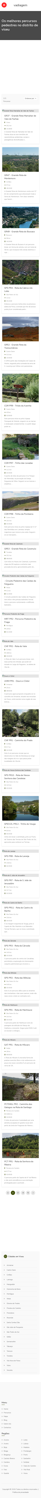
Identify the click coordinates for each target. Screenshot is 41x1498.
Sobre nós (7, 1424)
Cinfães (9, 1275)
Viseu (9, 1365)
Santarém (26, 1458)
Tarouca (9, 1351)
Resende (10, 1318)
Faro (5, 1469)
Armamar (10, 1265)
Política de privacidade (20, 1492)
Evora (6, 1466)
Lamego (10, 1280)
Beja (5, 1447)
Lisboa (25, 1443)
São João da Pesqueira (15, 1327)
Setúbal (26, 1462)
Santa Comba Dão (13, 1322)
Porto (25, 1455)
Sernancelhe (11, 1342)
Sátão (9, 1337)
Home (6, 1409)
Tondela (10, 1356)
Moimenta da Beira (13, 1289)
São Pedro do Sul (13, 1332)
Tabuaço (10, 1346)
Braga (6, 1451)
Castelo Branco (9, 1458)
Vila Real (26, 1469)
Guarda (6, 1473)
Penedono (10, 1313)
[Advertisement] (20, 65)
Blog (5, 1420)
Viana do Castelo (29, 1466)
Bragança (7, 1455)
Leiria (25, 1440)
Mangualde (11, 1284)
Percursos (7, 1413)
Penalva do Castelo (14, 1308)
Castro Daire (11, 1270)
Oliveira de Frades (13, 1303)
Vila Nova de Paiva (13, 1361)
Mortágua (10, 1294)
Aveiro (6, 1443)
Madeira (26, 1447)
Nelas (9, 1299)
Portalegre (27, 1451)
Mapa (6, 1416)
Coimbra (7, 1462)
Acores (6, 1440)
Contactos (7, 1427)
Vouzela (9, 1370)
